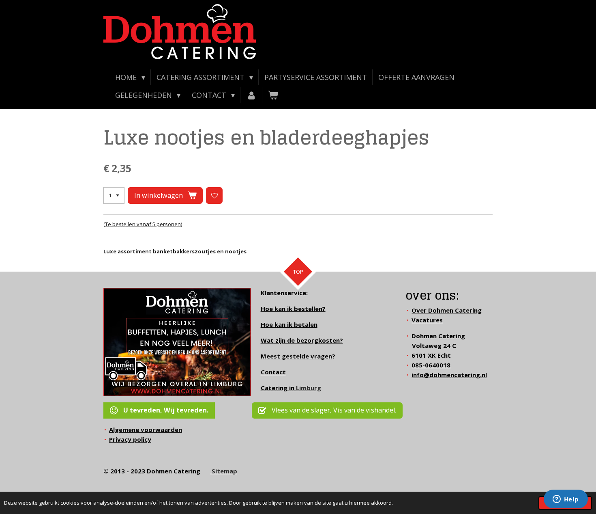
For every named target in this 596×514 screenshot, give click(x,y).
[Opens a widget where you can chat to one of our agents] (565, 500)
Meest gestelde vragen (296, 356)
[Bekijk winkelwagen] (273, 95)
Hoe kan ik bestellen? (293, 309)
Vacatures (427, 320)
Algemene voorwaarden (145, 429)
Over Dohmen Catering (447, 310)
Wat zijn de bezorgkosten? (302, 340)
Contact (273, 372)
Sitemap (223, 471)
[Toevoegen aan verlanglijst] (214, 195)
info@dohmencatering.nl (449, 375)
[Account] (251, 95)
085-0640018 (431, 365)
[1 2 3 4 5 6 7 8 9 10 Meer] (113, 195)
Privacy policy (130, 439)
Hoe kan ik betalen (289, 324)
